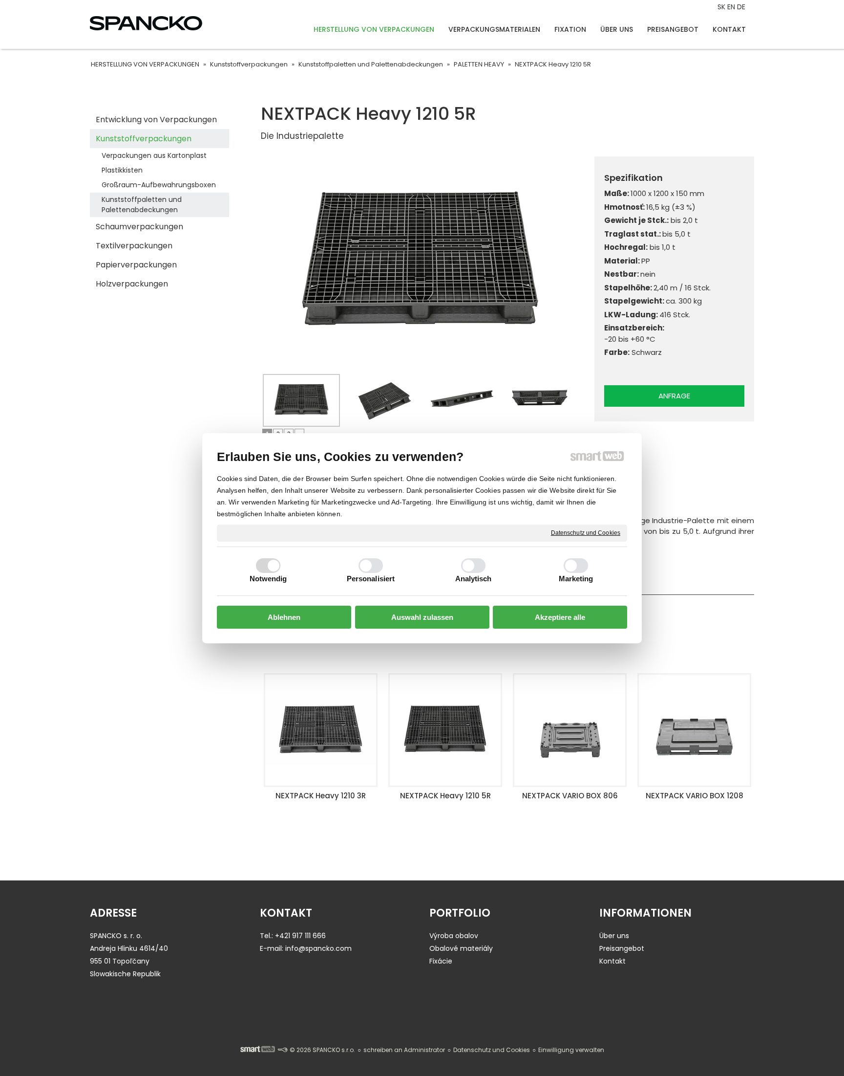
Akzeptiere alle (560, 617)
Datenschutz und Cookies (585, 532)
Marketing (576, 578)
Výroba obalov (453, 936)
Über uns (614, 936)
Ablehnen (284, 617)
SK (722, 7)
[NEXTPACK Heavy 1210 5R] (321, 730)
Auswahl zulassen (422, 617)
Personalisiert (371, 578)
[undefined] (420, 263)
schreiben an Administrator (404, 1050)
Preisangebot (621, 948)
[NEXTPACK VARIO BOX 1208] (570, 730)
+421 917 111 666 (300, 936)
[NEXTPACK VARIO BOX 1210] (694, 730)
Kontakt (612, 961)
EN (732, 7)
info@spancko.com (318, 948)
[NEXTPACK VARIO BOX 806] (445, 730)
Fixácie (440, 961)
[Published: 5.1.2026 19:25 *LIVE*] (282, 1050)
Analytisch (473, 578)
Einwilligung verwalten (571, 1050)
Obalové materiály (461, 948)
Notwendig (268, 578)
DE (742, 7)
